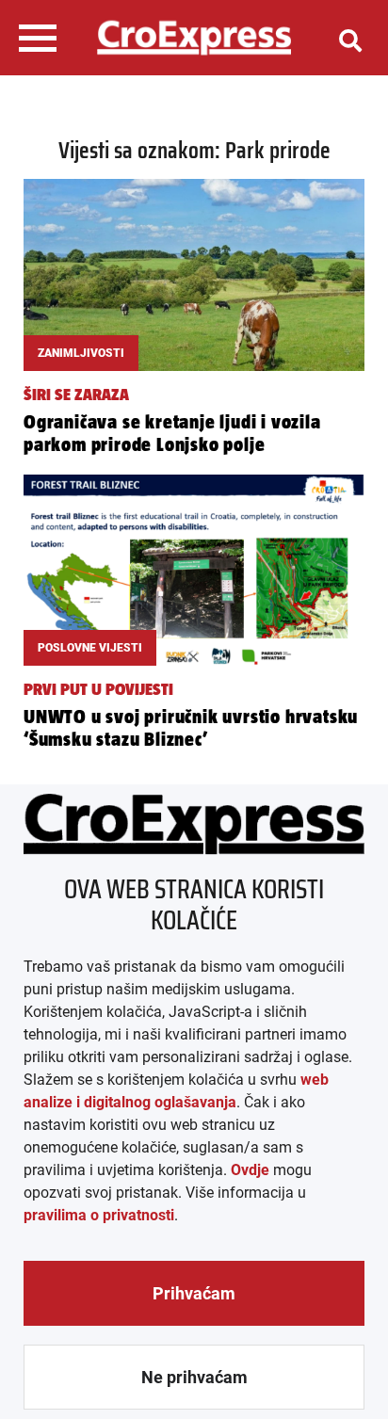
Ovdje (250, 1170)
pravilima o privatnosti (99, 1215)
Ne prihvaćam (194, 1377)
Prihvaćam (194, 1293)
